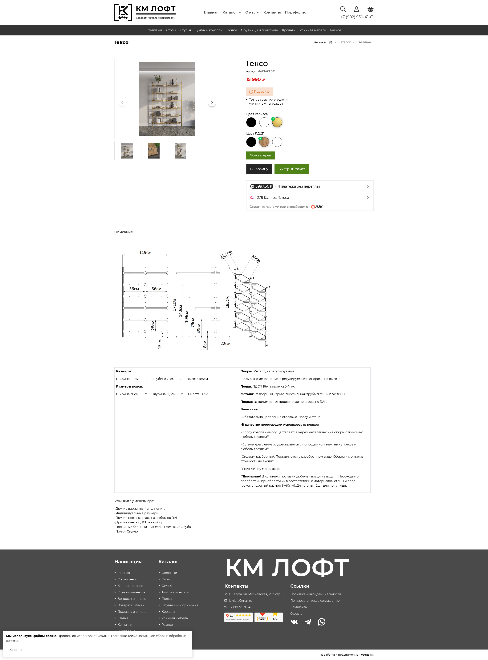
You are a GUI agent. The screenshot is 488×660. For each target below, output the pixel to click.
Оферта (296, 613)
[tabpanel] (244, 389)
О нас (250, 12)
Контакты (272, 12)
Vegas (367, 654)
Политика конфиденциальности (315, 594)
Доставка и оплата (132, 612)
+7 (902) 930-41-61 (357, 17)
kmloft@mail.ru (240, 600)
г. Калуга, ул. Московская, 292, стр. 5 (256, 594)
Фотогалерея (260, 155)
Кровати (288, 30)
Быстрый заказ (291, 169)
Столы (171, 30)
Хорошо (16, 650)
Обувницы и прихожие (259, 30)
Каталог (230, 12)
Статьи (123, 618)
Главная (211, 12)
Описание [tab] (123, 232)
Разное (336, 30)
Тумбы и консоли (208, 30)
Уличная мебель (313, 30)
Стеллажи (154, 30)
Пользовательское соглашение (315, 600)
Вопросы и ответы (132, 599)
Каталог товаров (130, 586)
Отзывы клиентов (131, 592)
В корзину (259, 169)
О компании (127, 579)
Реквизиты (298, 607)
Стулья (185, 30)
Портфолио (295, 12)
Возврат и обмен (131, 605)
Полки (232, 30)
